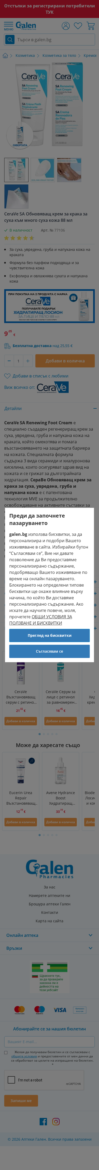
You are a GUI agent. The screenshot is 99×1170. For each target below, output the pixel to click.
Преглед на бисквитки (50, 635)
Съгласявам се (49, 651)
